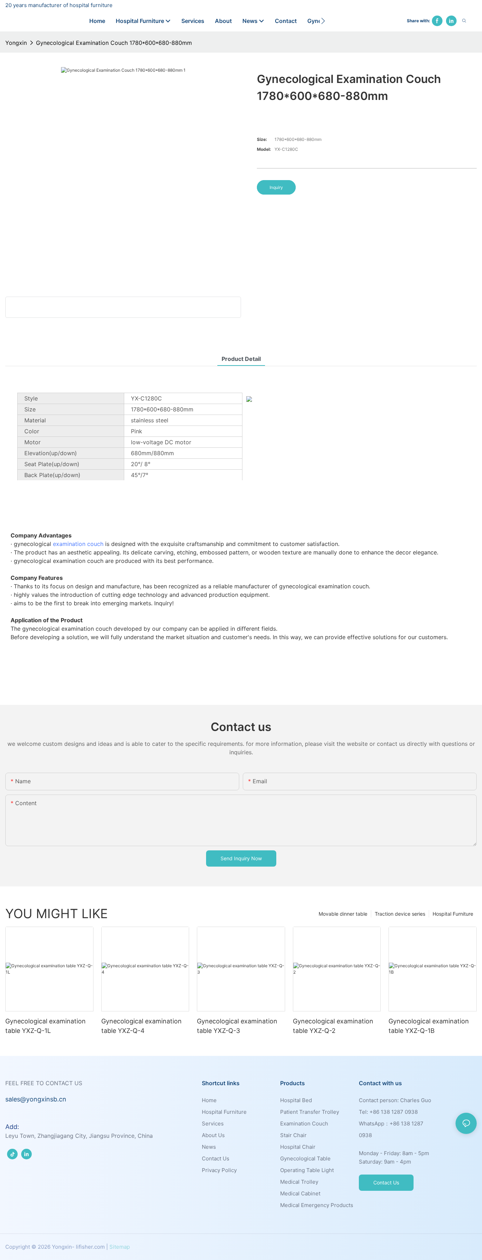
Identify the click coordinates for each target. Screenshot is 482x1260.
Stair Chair (293, 1135)
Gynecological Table (305, 1158)
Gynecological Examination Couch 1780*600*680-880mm (114, 42)
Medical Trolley (299, 1181)
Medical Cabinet (300, 1193)
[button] (323, 21)
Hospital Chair (297, 1146)
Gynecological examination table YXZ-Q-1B (428, 1025)
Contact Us (215, 1158)
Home (209, 1100)
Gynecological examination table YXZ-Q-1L (45, 1025)
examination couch (78, 543)
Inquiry (276, 187)
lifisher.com (90, 1246)
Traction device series (400, 914)
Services (213, 1123)
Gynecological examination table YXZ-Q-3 (237, 1025)
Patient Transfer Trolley (309, 1112)
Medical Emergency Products (316, 1205)
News (209, 1146)
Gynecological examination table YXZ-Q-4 (141, 1025)
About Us (213, 1135)
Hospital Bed (296, 1100)
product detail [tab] (241, 358)
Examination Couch (304, 1123)
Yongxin (16, 42)
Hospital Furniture (453, 914)
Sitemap (119, 1246)
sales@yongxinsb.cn (35, 1099)
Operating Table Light (307, 1170)
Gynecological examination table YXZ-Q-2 (333, 1025)
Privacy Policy (219, 1170)
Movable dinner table (343, 914)
